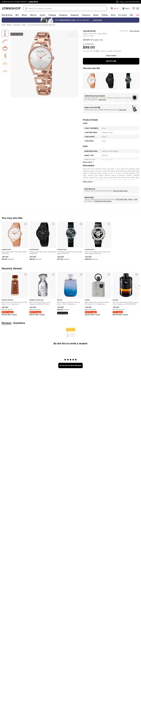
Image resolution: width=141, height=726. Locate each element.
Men (17, 15)
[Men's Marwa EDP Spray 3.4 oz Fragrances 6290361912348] (53, 275)
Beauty (95, 15)
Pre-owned (122, 15)
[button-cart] (137, 8)
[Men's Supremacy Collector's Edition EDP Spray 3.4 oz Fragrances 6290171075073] (109, 275)
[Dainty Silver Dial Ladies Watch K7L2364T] (75, 34)
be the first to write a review (70, 365)
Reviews (7, 323)
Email (130, 199)
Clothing (104, 15)
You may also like (91, 68)
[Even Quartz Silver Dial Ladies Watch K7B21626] (26, 224)
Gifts (131, 15)
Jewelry (42, 15)
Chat (135, 199)
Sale (137, 15)
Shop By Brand (7, 15)
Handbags (52, 15)
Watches (33, 15)
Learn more (102, 99)
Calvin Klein (16, 25)
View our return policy (120, 191)
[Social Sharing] (70, 34)
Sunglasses (63, 15)
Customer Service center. (102, 201)
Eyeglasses (75, 15)
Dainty (24, 25)
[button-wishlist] (133, 8)
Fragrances (86, 15)
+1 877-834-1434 (121, 199)
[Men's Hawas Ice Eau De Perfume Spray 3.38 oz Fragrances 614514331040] (81, 275)
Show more (87, 181)
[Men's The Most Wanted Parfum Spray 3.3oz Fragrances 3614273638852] (137, 275)
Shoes (113, 15)
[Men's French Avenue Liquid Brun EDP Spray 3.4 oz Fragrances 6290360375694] (26, 275)
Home (3, 25)
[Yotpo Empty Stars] (124, 31)
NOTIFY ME (111, 61)
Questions (19, 323)
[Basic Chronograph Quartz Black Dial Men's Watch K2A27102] (109, 224)
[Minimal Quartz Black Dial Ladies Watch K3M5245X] (53, 224)
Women (24, 15)
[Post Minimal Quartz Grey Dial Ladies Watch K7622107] (81, 224)
